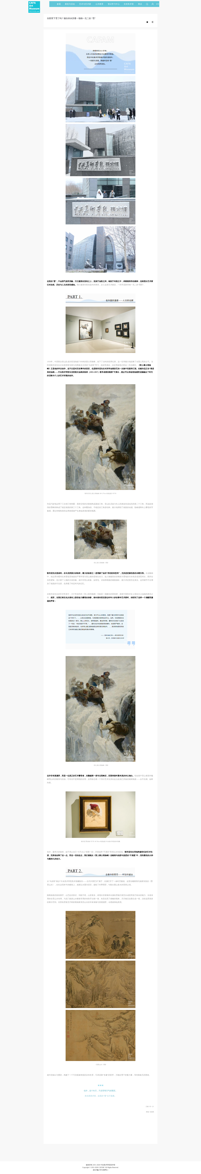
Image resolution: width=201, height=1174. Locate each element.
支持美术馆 (129, 4)
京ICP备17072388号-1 (100, 1170)
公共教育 (99, 4)
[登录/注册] (152, 4)
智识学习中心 (114, 4)
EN (157, 4)
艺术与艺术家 (85, 4)
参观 (59, 4)
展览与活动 (70, 4)
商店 (140, 4)
